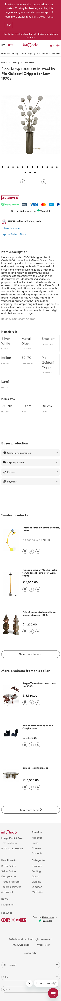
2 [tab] (8, 167)
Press (35, 843)
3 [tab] (13, 167)
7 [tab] (32, 167)
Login (50, 45)
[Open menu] (3, 45)
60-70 (26, 358)
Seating (15, 53)
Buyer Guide (8, 866)
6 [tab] (28, 167)
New (11, 44)
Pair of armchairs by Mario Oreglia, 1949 (37, 727)
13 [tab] (25, 172)
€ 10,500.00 (30, 780)
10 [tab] (47, 167)
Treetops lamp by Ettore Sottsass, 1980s (41, 529)
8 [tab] (37, 167)
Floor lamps (29, 62)
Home (4, 62)
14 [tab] (30, 172)
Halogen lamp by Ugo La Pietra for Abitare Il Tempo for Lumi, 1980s (39, 572)
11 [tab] (52, 167)
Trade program (10, 881)
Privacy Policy (43, 944)
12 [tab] (57, 167)
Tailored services (11, 886)
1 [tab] (3, 167)
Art (38, 53)
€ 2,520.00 (42, 540)
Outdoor (46, 53)
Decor (23, 53)
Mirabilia (56, 53)
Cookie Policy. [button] (45, 16)
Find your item (9, 876)
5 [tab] (23, 167)
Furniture (5, 53)
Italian (6, 358)
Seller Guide (8, 871)
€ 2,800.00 (28, 540)
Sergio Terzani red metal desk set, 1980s (39, 684)
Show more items (29, 654)
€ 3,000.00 (30, 582)
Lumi (5, 382)
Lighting (31, 53)
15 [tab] (35, 172)
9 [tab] (42, 167)
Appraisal (7, 892)
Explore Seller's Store (13, 233)
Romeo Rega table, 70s (35, 767)
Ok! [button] (9, 25)
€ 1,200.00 (29, 624)
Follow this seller (11, 228)
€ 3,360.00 (29, 695)
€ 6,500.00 (30, 738)
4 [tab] (18, 167)
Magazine (7, 904)
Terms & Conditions (20, 944)
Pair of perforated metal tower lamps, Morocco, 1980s (39, 613)
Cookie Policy (30, 952)
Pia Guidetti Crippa (48, 362)
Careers (36, 848)
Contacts (37, 853)
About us (37, 837)
